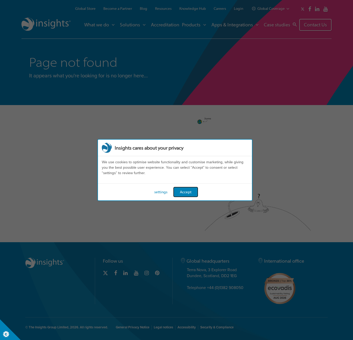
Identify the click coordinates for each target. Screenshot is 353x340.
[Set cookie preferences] (10, 329)
